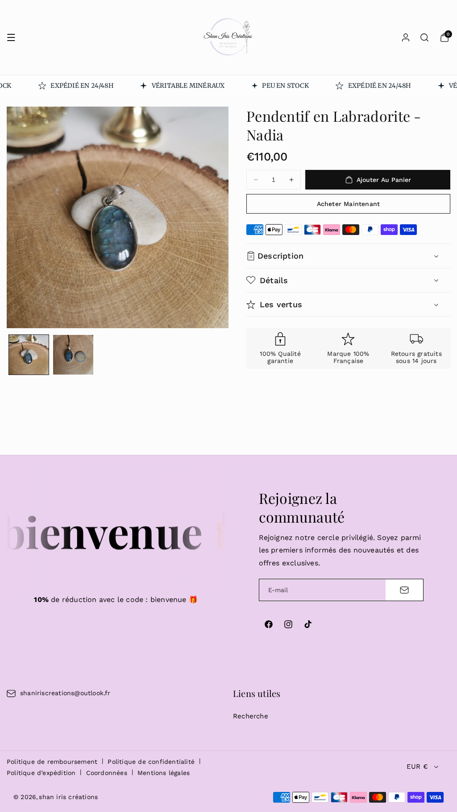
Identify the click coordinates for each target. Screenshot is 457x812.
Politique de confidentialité (151, 761)
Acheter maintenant (348, 203)
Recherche (250, 716)
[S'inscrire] (404, 590)
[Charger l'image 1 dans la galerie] (29, 355)
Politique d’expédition (41, 772)
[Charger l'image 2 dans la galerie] (73, 355)
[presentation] (117, 217)
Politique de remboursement (52, 761)
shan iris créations (68, 796)
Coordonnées (106, 772)
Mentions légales (163, 772)
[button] (11, 37)
